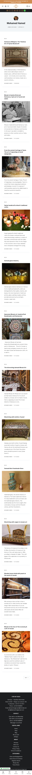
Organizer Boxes (16, 760)
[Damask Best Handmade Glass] (16, 481)
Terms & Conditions (16, 751)
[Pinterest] (15, 10)
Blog (5, 38)
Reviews (16, 742)
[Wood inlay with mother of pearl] (16, 430)
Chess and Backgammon (16, 756)
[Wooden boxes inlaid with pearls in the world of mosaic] (16, 588)
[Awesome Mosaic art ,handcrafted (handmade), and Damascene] (16, 329)
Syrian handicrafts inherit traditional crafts (15, 206)
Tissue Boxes (15, 765)
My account (16, 734)
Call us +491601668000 (16, 720)
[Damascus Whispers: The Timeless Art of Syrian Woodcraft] (16, 56)
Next (26, 678)
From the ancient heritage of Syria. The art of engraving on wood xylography (15, 152)
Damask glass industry (11, 260)
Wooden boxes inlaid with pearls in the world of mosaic (15, 574)
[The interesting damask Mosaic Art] (16, 380)
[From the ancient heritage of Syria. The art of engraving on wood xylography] (16, 166)
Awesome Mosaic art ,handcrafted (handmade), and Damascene (15, 315)
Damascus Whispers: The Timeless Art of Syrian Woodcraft (15, 42)
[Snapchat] (17, 10)
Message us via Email (16, 723)
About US (15, 744)
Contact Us (16, 746)
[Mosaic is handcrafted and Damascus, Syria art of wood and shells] (16, 111)
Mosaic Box (16, 763)
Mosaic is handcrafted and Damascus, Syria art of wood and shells (14, 97)
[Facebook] (7, 10)
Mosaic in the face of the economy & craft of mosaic (15, 627)
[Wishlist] (8, 6)
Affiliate (16, 737)
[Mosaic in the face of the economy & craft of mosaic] (16, 641)
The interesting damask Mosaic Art (15, 367)
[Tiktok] (20, 10)
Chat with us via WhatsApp (16, 716)
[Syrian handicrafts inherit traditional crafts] (16, 220)
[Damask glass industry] (16, 273)
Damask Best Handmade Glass (13, 468)
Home (16, 728)
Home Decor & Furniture (16, 758)
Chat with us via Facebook (16, 718)
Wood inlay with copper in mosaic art (15, 522)
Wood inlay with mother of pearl (14, 417)
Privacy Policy (16, 749)
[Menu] (2, 6)
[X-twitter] (10, 10)
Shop (16, 730)
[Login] (5, 6)
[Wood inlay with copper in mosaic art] (16, 535)
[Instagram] (12, 10)
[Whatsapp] (25, 10)
